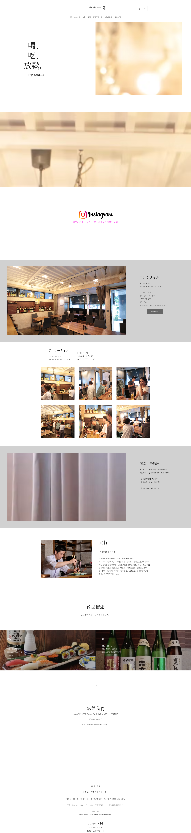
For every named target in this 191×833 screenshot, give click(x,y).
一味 (101, 7)
